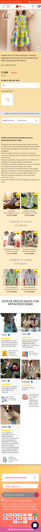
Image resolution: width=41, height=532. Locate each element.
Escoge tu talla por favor (10, 80)
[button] (2, 205)
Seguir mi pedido (35, 2)
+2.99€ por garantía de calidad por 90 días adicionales (21, 113)
